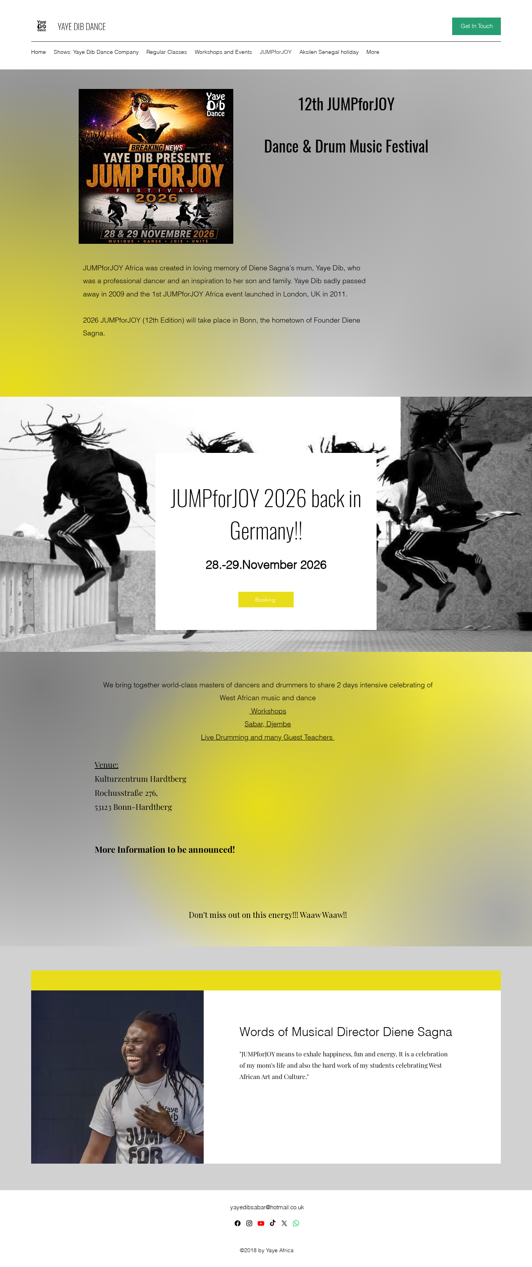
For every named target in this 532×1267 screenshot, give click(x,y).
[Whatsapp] (296, 1223)
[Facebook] (237, 1223)
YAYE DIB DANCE (82, 26)
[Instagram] (249, 1223)
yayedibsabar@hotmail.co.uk (267, 1207)
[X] (284, 1223)
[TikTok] (273, 1223)
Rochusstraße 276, (126, 792)
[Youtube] (261, 1223)
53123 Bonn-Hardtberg (133, 806)
